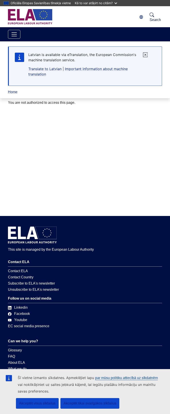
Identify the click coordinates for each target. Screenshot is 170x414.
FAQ (11, 356)
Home (12, 92)
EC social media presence (28, 326)
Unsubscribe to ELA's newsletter (33, 289)
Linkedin (21, 307)
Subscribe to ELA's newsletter (31, 283)
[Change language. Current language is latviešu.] (141, 17)
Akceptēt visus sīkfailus (37, 403)
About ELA (16, 362)
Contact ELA (18, 271)
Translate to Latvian (45, 69)
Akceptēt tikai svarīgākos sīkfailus (90, 403)
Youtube (20, 320)
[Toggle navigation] (14, 34)
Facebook (22, 314)
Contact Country (20, 277)
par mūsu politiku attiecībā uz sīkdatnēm (126, 378)
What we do (17, 369)
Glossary (15, 350)
